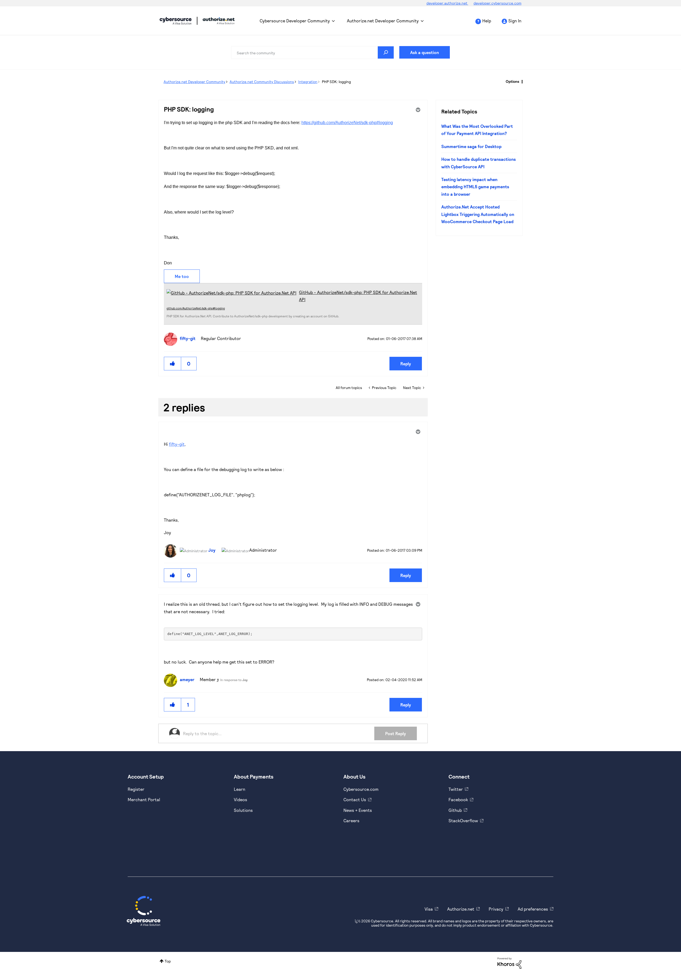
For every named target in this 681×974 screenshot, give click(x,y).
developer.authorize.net (447, 3)
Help (486, 20)
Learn (239, 789)
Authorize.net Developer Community (383, 20)
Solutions (243, 810)
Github (455, 810)
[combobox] (312, 52)
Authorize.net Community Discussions (262, 81)
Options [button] (512, 81)
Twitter (456, 789)
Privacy (496, 908)
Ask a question (424, 52)
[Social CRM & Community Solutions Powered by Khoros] (509, 962)
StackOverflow (463, 820)
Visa (429, 908)
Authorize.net (460, 908)
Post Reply (395, 733)
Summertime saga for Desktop (471, 146)
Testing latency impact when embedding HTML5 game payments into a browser (475, 187)
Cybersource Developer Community (176, 20)
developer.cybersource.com (497, 3)
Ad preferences (533, 908)
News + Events (357, 810)
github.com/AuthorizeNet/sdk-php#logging (196, 308)
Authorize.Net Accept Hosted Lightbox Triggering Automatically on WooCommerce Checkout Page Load (477, 214)
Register (136, 789)
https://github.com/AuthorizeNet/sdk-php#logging (347, 122)
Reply (405, 363)
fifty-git (177, 444)
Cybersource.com (361, 789)
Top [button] (168, 961)
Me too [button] (182, 276)
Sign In (514, 20)
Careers (351, 820)
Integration (307, 81)
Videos (240, 799)
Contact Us (354, 799)
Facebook (458, 799)
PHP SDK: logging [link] (336, 81)
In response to (234, 680)
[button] (172, 363)
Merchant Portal (144, 799)
